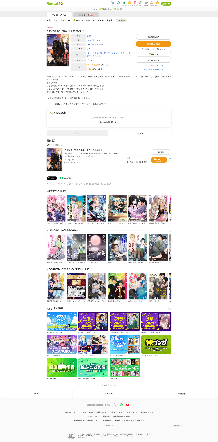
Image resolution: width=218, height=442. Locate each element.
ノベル (90, 48)
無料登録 (167, 4)
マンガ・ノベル (59, 14)
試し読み (161, 152)
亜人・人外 (125, 53)
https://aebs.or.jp (82, 437)
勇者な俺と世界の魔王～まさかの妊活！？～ (84, 149)
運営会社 (140, 420)
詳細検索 (182, 393)
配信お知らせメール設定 (153, 69)
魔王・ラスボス (93, 56)
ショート (87, 14)
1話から (49, 145)
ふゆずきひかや (93, 40)
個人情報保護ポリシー (122, 416)
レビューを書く (97, 69)
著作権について (93, 420)
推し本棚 (154, 54)
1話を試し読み (153, 37)
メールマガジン (147, 412)
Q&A (91, 412)
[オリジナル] (78, 20)
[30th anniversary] (60, 3)
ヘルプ (83, 412)
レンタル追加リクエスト (153, 65)
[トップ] (52, 3)
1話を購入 (153, 44)
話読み (90, 60)
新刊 (36, 393)
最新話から (58, 145)
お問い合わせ (101, 412)
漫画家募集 (107, 420)
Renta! (49, 184)
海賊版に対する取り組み (124, 420)
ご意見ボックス (131, 412)
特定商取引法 (79, 420)
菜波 (89, 35)
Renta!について (71, 412)
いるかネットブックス (96, 44)
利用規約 (106, 416)
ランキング (109, 393)
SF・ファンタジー (111, 53)
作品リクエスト (116, 412)
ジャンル (120, 20)
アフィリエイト (93, 416)
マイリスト (154, 60)
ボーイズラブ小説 (94, 53)
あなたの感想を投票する (108, 122)
